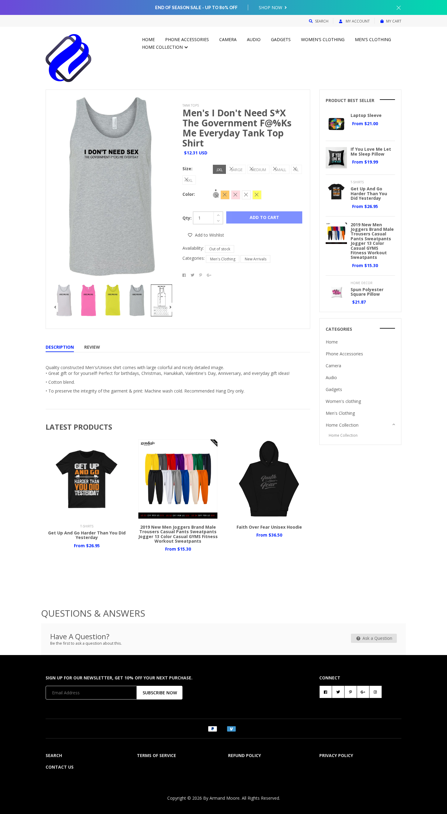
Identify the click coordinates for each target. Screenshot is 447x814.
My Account (357, 21)
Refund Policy (244, 755)
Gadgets (281, 39)
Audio (254, 39)
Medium (258, 169)
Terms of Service (156, 755)
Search (321, 21)
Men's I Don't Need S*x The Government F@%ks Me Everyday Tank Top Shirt (237, 128)
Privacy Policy (336, 755)
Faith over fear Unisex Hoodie (269, 527)
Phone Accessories (187, 39)
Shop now (271, 7)
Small (280, 169)
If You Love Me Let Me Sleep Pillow (371, 151)
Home (148, 39)
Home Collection (163, 47)
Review (92, 347)
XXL (189, 180)
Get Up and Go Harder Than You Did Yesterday (87, 535)
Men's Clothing (373, 39)
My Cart (393, 21)
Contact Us (60, 767)
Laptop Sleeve (366, 115)
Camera (228, 39)
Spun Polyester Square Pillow (367, 292)
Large (237, 169)
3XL (219, 169)
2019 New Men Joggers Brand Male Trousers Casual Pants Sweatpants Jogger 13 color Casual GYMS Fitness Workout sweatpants (178, 534)
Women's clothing (323, 39)
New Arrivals (255, 259)
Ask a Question (376, 638)
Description (60, 347)
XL (296, 169)
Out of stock (219, 249)
